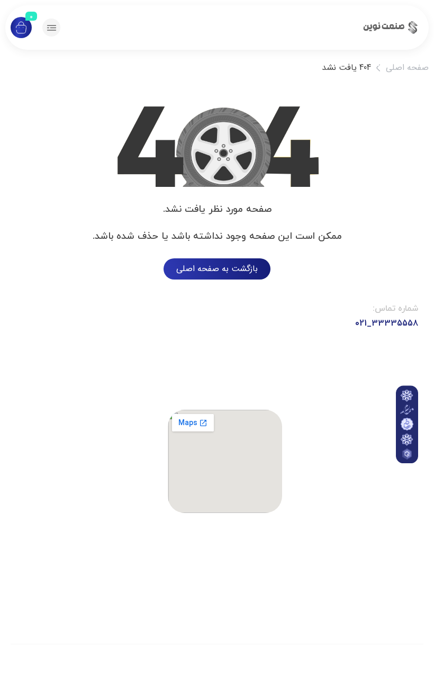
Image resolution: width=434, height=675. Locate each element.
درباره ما (353, 500)
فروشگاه (353, 525)
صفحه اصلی (407, 67)
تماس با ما (353, 471)
